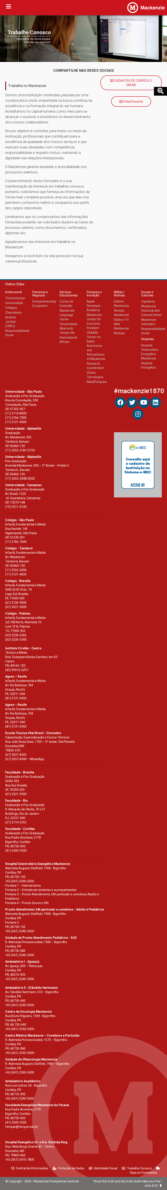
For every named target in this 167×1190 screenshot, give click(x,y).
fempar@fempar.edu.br (21, 1127)
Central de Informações (32, 1168)
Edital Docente (133, 101)
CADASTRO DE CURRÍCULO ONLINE (133, 83)
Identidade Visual (105, 1168)
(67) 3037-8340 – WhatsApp (24, 759)
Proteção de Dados (71, 1168)
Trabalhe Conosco (139, 1168)
